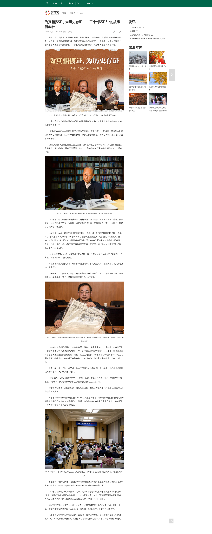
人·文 (63, 3)
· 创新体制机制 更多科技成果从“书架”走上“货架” (147, 39)
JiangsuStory (91, 3)
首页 (46, 3)
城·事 (54, 3)
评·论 (79, 3)
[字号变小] (120, 32)
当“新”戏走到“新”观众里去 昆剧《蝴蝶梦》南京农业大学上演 (158, 111)
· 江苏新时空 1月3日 (136, 27)
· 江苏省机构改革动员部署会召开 (141, 35)
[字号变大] (115, 32)
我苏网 (72, 13)
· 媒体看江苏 (133, 31)
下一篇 (172, 75)
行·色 (71, 3)
